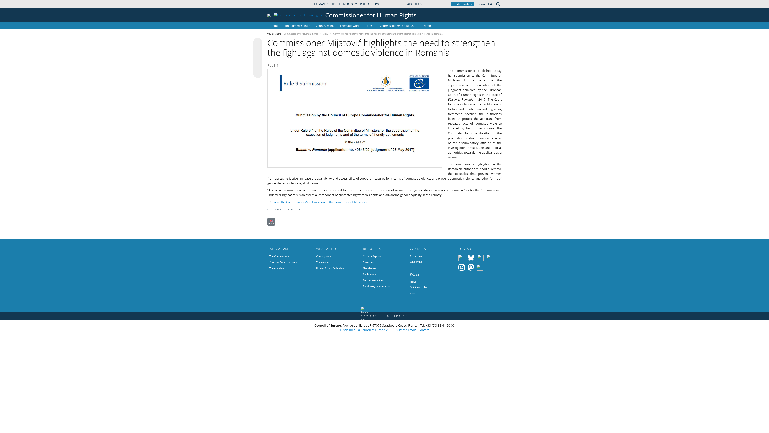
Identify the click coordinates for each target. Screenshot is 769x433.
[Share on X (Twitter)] (258, 51)
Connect (483, 4)
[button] (384, 316)
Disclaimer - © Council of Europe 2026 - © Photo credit (378, 330)
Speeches (368, 262)
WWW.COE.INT (277, 4)
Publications (369, 274)
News (413, 281)
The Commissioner (297, 26)
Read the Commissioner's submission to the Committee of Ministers (320, 202)
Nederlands (461, 4)
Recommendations (373, 280)
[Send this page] (258, 73)
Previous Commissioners (283, 262)
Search (426, 26)
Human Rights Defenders (330, 268)
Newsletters (369, 268)
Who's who (416, 261)
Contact (423, 330)
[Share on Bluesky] (258, 43)
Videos (413, 293)
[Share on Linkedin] (258, 66)
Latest (370, 26)
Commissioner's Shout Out (398, 26)
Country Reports (372, 256)
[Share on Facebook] (258, 58)
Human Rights (325, 4)
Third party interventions (377, 286)
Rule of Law (369, 4)
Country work (325, 26)
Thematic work (349, 26)
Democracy (348, 4)
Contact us (416, 256)
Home (274, 26)
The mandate (276, 268)
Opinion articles (418, 287)
